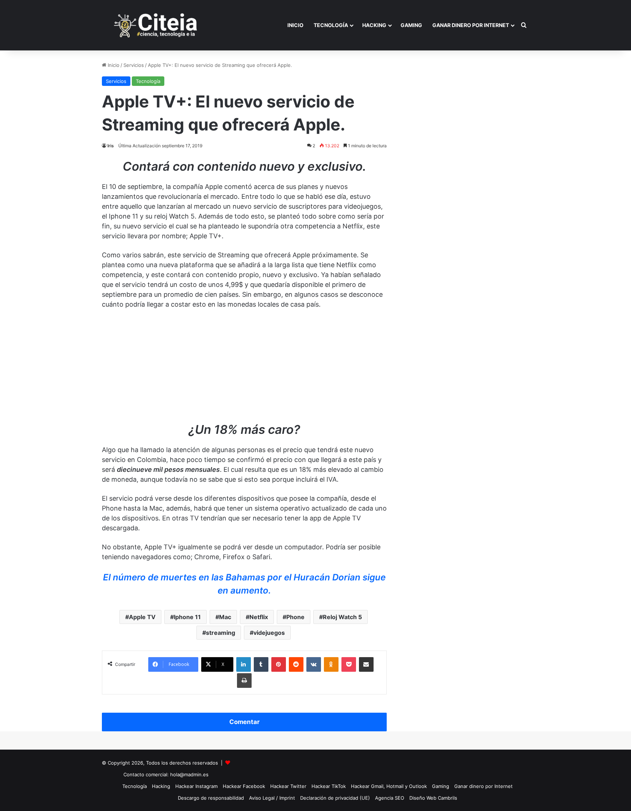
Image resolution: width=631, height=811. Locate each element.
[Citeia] (156, 25)
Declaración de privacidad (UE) (335, 798)
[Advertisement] (244, 369)
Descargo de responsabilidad (211, 798)
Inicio (295, 25)
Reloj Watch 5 (342, 617)
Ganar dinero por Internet (470, 25)
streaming (220, 632)
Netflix (258, 617)
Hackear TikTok (328, 786)
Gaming (411, 25)
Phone (295, 617)
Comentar (244, 721)
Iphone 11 (187, 617)
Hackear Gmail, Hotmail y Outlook (389, 786)
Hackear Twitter (288, 786)
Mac (225, 617)
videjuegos (269, 632)
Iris (110, 145)
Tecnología (331, 25)
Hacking (374, 25)
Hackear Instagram (196, 786)
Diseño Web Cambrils (433, 798)
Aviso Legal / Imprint (272, 798)
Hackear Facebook (244, 786)
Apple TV (142, 617)
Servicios (133, 65)
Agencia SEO (389, 798)
